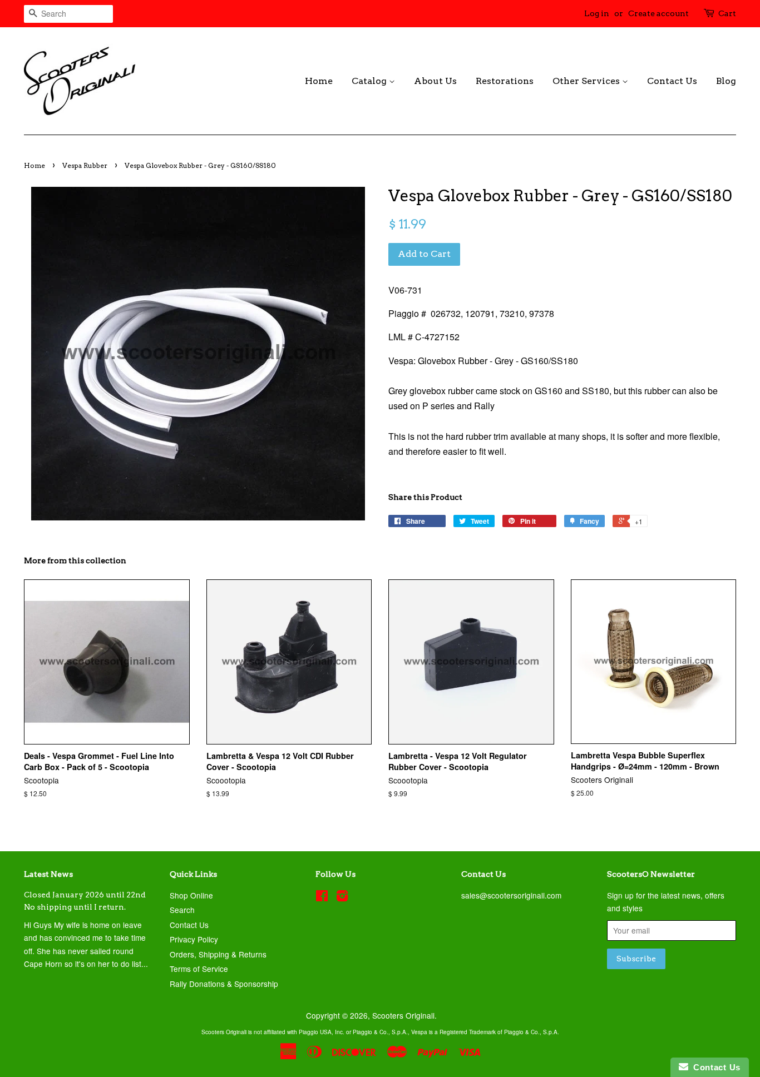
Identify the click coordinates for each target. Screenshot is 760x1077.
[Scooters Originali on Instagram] (342, 897)
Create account (658, 13)
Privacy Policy (194, 939)
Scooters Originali (403, 1015)
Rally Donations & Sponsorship (224, 983)
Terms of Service (199, 968)
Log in (596, 13)
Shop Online (191, 895)
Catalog (370, 81)
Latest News (48, 874)
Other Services (587, 81)
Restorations (505, 81)
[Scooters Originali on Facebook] (321, 897)
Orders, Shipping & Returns (218, 954)
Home (319, 81)
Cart (727, 13)
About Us (435, 81)
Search (182, 909)
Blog (726, 81)
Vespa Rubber (84, 165)
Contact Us (672, 81)
